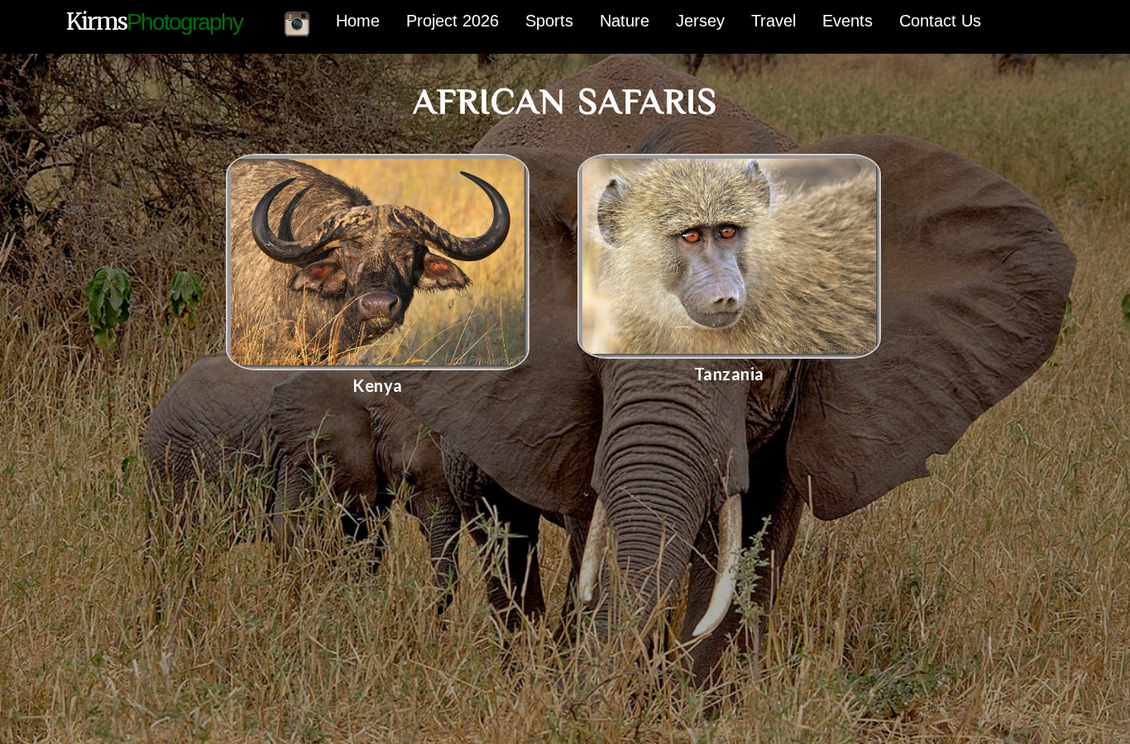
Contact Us (940, 21)
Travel (773, 21)
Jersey (700, 21)
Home (358, 21)
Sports (549, 21)
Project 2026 (452, 21)
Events (847, 21)
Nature (624, 21)
